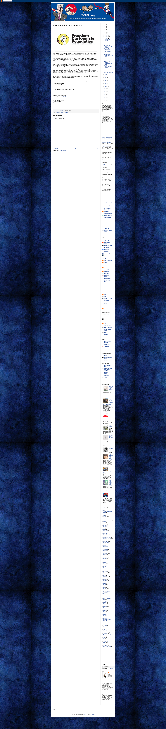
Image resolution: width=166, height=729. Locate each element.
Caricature (105, 533)
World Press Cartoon (107, 646)
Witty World (105, 645)
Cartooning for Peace (108, 213)
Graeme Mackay (107, 253)
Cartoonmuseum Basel (108, 215)
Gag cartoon (105, 572)
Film (104, 565)
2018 (105, 90)
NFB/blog (105, 332)
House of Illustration (107, 217)
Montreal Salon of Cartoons (106, 592)
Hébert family (105, 578)
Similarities (105, 626)
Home (76, 148)
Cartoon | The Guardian (108, 245)
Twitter (104, 640)
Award (104, 524)
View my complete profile (106, 701)
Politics (104, 609)
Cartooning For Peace (59, 112)
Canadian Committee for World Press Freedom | (108, 369)
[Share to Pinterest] (70, 110)
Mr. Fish (105, 258)
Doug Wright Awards (107, 325)
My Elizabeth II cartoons (111, 448)
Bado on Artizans (107, 238)
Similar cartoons (107, 305)
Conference (105, 546)
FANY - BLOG (106, 294)
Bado (110, 672)
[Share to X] (68, 110)
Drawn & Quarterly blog (108, 327)
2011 (105, 100)
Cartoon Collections (107, 278)
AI (103, 510)
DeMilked (105, 355)
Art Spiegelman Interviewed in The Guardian (108, 46)
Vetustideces (106, 308)
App (104, 515)
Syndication (105, 630)
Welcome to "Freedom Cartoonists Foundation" (108, 43)
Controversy (105, 549)
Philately (104, 603)
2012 (105, 99)
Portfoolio (105, 610)
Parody (104, 602)
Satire (104, 624)
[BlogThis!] (67, 110)
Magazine (105, 588)
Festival (104, 563)
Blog (104, 528)
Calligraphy (105, 530)
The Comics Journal (107, 336)
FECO (104, 562)
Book (104, 529)
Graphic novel (105, 576)
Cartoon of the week (106, 537)
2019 (105, 88)
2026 (105, 24)
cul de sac (106, 323)
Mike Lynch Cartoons (108, 298)
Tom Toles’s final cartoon (107, 40)
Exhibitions (105, 557)
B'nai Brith (105, 525)
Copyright (105, 550)
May (105, 80)
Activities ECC (106, 269)
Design (104, 554)
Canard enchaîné (106, 532)
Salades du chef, (105, 164)
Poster (104, 611)
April (105, 82)
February (106, 85)
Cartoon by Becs (106, 534)
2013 (105, 97)
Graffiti (104, 575)
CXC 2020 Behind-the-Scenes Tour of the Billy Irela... (108, 59)
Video (104, 642)
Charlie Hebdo (106, 542)
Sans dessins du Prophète (107, 151)
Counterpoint (105, 551)
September (107, 74)
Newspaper (105, 601)
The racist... (105, 633)
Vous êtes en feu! (105, 146)
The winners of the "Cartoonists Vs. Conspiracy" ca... (107, 52)
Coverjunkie (106, 290)
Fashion (104, 561)
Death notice (105, 553)
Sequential (106, 334)
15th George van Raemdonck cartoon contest (108, 66)
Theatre (104, 636)
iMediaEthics (106, 375)
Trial (104, 637)
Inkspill (105, 296)
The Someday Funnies (107, 634)
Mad (104, 587)
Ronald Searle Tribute (108, 260)
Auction (104, 521)
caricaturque (106, 211)
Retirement (105, 618)
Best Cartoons (106, 273)
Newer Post (55, 148)
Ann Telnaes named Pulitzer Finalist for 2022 (110, 415)
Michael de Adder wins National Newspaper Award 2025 (111, 389)
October (106, 38)
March (106, 83)
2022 (105, 30)
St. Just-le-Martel (106, 628)
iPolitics (105, 377)
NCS (104, 599)
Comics (104, 545)
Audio (104, 522)
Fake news (105, 559)
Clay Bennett (106, 247)
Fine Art (104, 566)
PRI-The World (106, 300)
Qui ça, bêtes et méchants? (106, 142)
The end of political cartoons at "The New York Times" (111, 438)
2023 (105, 29)
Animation (105, 513)
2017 (105, 91)
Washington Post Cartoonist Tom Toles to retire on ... (108, 55)
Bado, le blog (106, 271)
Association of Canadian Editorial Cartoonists (107, 520)
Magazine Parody (107, 344)
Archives (104, 516)
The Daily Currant (107, 348)
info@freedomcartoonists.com (67, 96)
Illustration (105, 580)
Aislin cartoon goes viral (108, 72)
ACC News (106, 267)
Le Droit (104, 584)
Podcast (104, 607)
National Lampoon (106, 594)
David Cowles (106, 249)
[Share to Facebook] (69, 110)
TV (103, 638)
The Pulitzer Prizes (107, 228)
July (105, 77)
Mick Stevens (106, 256)
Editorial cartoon (65, 112)
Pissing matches (110, 426)
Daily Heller (106, 292)
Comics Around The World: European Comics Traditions (111, 483)
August (106, 75)
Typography (105, 641)
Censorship (105, 541)
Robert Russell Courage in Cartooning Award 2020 (108, 63)
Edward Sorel (106, 251)
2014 (105, 96)
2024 (105, 27)
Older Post (96, 148)
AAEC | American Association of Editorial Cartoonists (108, 199)
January (106, 86)
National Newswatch (107, 379)
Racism (104, 615)
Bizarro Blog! (106, 314)
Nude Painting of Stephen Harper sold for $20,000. (111, 457)
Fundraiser (105, 571)
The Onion (106, 350)
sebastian (105, 262)
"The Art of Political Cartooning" (107, 49)
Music (104, 593)
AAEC (104, 507)
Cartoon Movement (107, 283)
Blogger (93, 714)
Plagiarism (105, 606)
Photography (105, 605)
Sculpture (105, 625)
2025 (105, 26)
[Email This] (66, 110)
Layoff (104, 583)
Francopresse (105, 567)
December (106, 35)
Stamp (104, 629)
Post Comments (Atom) (62, 150)
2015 (105, 94)
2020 (105, 33)
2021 (105, 32)
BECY (104, 526)
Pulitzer (104, 614)
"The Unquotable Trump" (110, 494)
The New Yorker (106, 632)
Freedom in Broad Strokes (108, 569)
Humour (104, 579)
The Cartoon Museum (108, 226)
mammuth (85, 714)
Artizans (104, 517)
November (106, 36)
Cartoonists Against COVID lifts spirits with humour (107, 70)
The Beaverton (106, 346)
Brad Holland (106, 240)
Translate (111, 668)
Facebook (105, 558)
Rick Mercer (106, 360)
